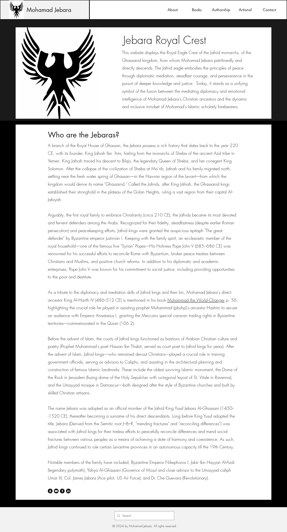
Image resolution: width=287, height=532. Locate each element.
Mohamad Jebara (49, 10)
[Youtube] (56, 491)
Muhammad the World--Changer (196, 300)
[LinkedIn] (68, 491)
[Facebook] (62, 491)
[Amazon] (50, 491)
